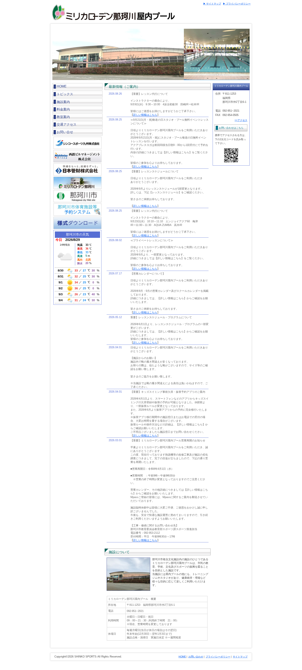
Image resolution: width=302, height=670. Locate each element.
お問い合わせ (195, 656)
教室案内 (63, 117)
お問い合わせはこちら (231, 127)
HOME (62, 86)
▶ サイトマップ (212, 3)
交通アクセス (66, 124)
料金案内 (63, 109)
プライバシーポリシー (218, 656)
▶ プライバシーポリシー (237, 3)
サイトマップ (240, 656)
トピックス (65, 94)
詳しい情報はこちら (145, 114)
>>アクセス (241, 120)
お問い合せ (65, 132)
